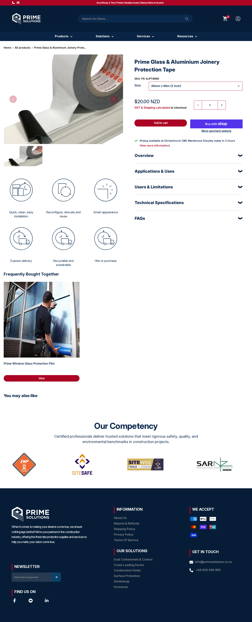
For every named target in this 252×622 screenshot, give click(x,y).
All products (22, 47)
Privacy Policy (123, 534)
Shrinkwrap (122, 581)
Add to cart (160, 123)
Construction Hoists (127, 570)
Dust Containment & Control (133, 559)
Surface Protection (127, 576)
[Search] (187, 19)
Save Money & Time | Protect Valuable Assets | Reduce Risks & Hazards (130, 2)
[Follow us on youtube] (31, 601)
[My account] (238, 18)
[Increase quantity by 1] (222, 105)
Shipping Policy (124, 529)
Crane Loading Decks (129, 565)
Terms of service (126, 540)
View (41, 378)
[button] (13, 99)
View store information (154, 145)
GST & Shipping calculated (152, 107)
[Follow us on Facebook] (15, 601)
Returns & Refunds (126, 523)
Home (7, 47)
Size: (137, 85)
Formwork (121, 587)
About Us (120, 518)
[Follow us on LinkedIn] (47, 601)
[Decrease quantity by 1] (198, 105)
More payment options (216, 131)
